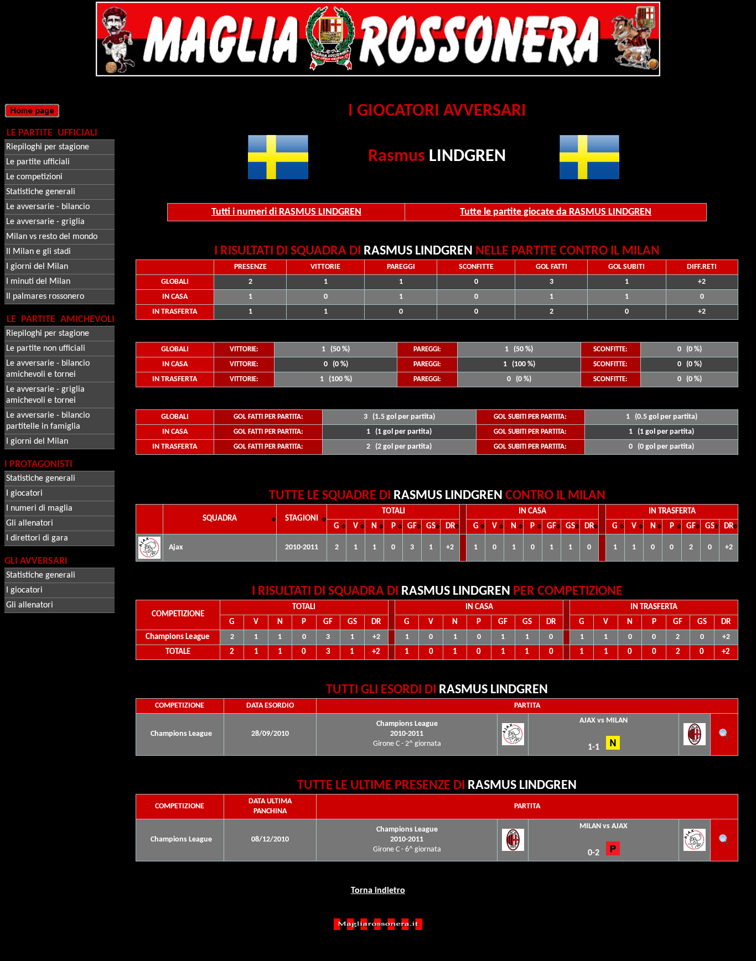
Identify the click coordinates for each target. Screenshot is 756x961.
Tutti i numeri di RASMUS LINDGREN (286, 212)
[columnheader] (220, 519)
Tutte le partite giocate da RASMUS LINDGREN (555, 212)
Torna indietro (378, 890)
